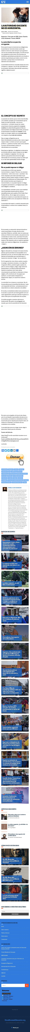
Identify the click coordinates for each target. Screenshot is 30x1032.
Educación (4, 478)
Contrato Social (12, 473)
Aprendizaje (4, 469)
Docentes (10, 475)
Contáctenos (4, 939)
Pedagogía (4, 480)
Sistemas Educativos (6, 482)
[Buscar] (27, 985)
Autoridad (21, 469)
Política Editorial (5, 933)
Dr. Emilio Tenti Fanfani (18, 475)
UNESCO (3, 973)
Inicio (2, 926)
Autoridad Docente (6, 471)
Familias (14, 478)
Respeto (26, 480)
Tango (25, 482)
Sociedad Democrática (17, 482)
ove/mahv (20, 478)
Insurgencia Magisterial (7, 963)
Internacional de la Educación (8, 966)
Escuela (9, 478)
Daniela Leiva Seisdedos (13, 31)
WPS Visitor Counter (11, 1000)
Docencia (4, 475)
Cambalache (4, 473)
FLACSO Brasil (4, 969)
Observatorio (4, 936)
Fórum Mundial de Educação (8, 952)
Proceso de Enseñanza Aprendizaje (15, 480)
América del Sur (6, 33)
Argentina (12, 33)
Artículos (16, 33)
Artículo (16, 469)
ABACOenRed (4, 955)
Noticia (19, 33)
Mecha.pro (16, 1027)
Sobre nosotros (5, 929)
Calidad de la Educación (17, 471)
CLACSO (3, 976)
